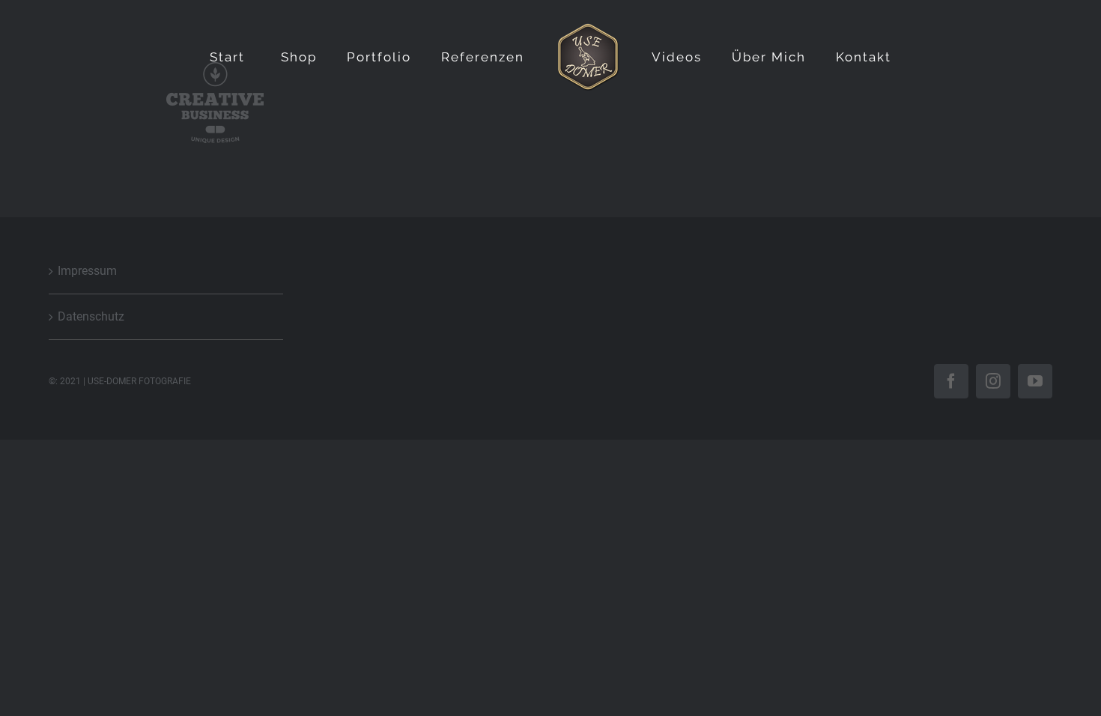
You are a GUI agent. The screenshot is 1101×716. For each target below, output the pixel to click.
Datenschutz (91, 316)
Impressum (87, 271)
